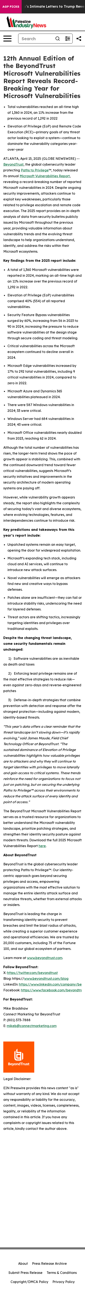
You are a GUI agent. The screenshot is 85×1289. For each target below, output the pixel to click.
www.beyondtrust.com (44, 958)
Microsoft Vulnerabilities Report (45, 176)
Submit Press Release (25, 1273)
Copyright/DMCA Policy (29, 1282)
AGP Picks (10, 6)
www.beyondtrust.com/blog (46, 978)
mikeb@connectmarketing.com (32, 1026)
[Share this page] (79, 38)
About (23, 1263)
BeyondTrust (13, 164)
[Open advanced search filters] (67, 38)
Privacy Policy (63, 1282)
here (42, 846)
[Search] (58, 38)
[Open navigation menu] (7, 38)
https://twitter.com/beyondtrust (32, 973)
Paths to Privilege (35, 170)
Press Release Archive (49, 1263)
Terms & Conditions (62, 1273)
